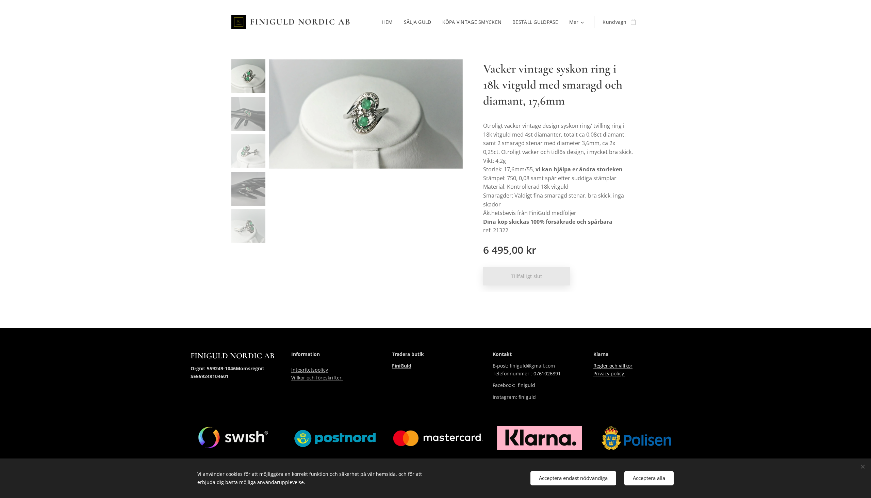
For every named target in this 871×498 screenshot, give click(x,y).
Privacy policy (609, 373)
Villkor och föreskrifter (317, 377)
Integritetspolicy (309, 370)
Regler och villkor (612, 365)
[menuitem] (389, 22)
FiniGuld (401, 365)
